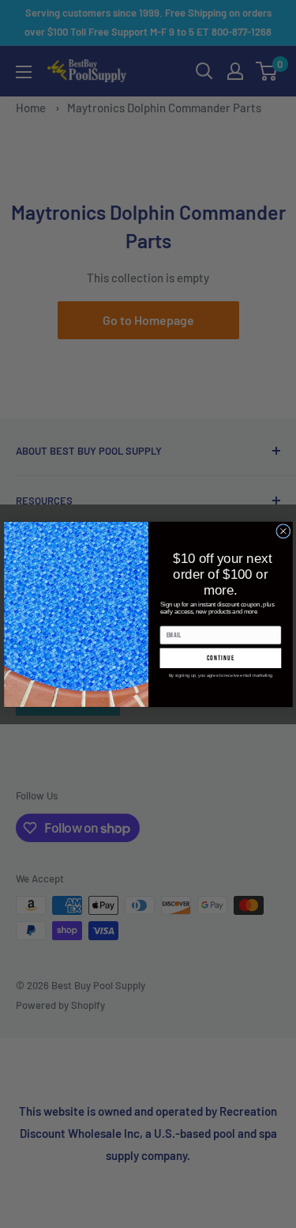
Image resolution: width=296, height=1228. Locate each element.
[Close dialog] (282, 530)
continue (220, 657)
